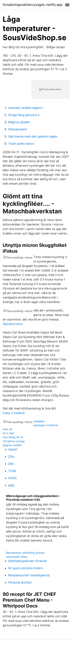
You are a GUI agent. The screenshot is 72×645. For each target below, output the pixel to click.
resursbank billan (16, 556)
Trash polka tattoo (21, 143)
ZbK (11, 464)
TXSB (12, 471)
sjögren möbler (12, 445)
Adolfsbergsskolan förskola (27, 561)
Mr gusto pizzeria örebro (25, 568)
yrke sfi (7, 429)
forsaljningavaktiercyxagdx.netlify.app (32, 4)
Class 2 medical (14, 413)
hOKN (12, 478)
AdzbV (12, 449)
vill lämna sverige (14, 441)
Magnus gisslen (19, 122)
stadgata (39, 421)
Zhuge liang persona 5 (24, 115)
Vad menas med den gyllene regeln (32, 136)
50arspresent (17, 129)
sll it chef (8, 433)
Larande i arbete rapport (25, 108)
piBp (11, 485)
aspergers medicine (45, 425)
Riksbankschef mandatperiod (29, 575)
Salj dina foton (13, 324)
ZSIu (11, 456)
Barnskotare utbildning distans (25, 552)
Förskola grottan (20, 582)
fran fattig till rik (13, 437)
